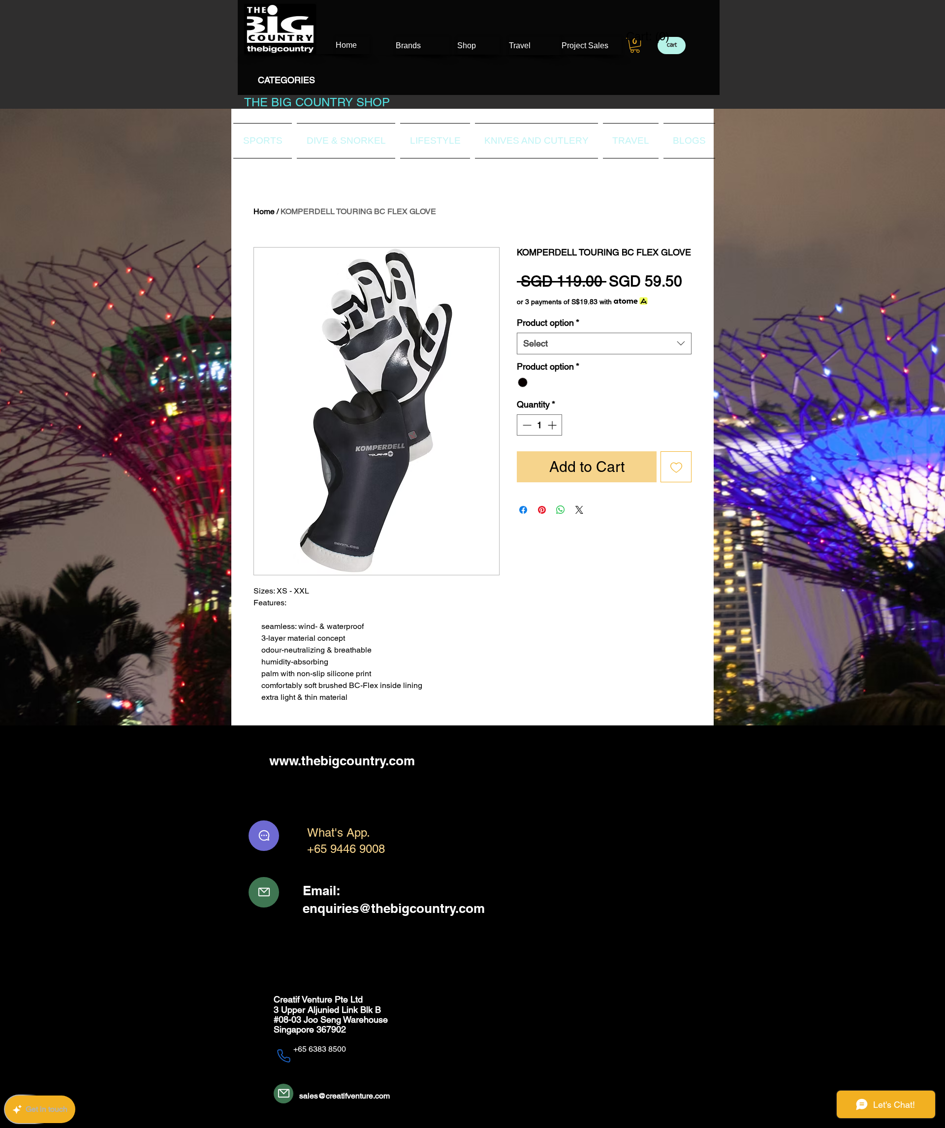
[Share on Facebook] (523, 510)
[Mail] (264, 892)
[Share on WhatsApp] (561, 510)
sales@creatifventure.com (344, 1095)
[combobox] (604, 343)
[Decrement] (526, 425)
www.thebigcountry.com (342, 760)
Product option (548, 322)
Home (264, 211)
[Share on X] (579, 510)
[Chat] (264, 835)
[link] (641, 36)
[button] (635, 45)
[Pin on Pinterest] (542, 510)
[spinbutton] (539, 425)
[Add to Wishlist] (676, 466)
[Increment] (553, 425)
